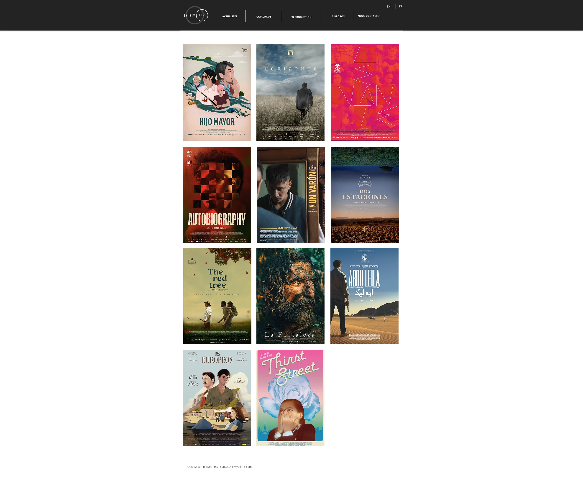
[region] (290, 198)
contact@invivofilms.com (236, 466)
